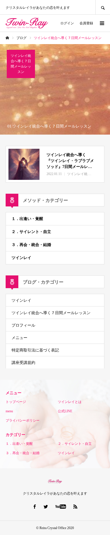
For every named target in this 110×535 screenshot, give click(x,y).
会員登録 (86, 23)
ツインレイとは (70, 402)
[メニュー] (101, 23)
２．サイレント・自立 (31, 232)
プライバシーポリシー (22, 420)
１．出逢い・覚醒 (27, 219)
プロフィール (23, 325)
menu (9, 411)
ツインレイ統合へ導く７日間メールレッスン (51, 313)
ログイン (67, 23)
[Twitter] (46, 506)
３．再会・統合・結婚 (31, 245)
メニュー (19, 338)
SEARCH (102, 7)
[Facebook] (35, 506)
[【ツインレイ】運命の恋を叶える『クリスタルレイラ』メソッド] (27, 23)
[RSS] (75, 506)
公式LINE (65, 411)
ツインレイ (21, 258)
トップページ (16, 402)
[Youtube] (60, 506)
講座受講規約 (23, 363)
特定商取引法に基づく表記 (35, 350)
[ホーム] (7, 38)
